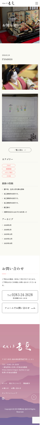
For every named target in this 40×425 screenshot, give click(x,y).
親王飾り (7, 207)
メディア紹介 (9, 172)
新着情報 (8, 169)
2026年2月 (7, 225)
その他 (9, 176)
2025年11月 (8, 239)
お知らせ (5, 388)
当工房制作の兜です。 (11, 194)
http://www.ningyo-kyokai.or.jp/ (16, 370)
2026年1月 (7, 229)
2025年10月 (8, 243)
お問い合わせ (16, 388)
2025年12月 (8, 234)
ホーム (4, 383)
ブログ (9, 165)
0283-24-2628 (13, 364)
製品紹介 (26, 383)
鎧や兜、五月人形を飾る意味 (14, 189)
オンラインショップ (9, 393)
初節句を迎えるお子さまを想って (15, 212)
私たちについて (15, 383)
